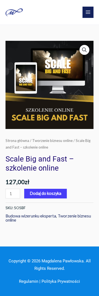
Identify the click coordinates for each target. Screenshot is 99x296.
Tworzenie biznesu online (52, 140)
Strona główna (17, 140)
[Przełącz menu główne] (88, 12)
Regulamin (28, 281)
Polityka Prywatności (61, 281)
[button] (84, 50)
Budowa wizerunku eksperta (31, 216)
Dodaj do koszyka (45, 193)
